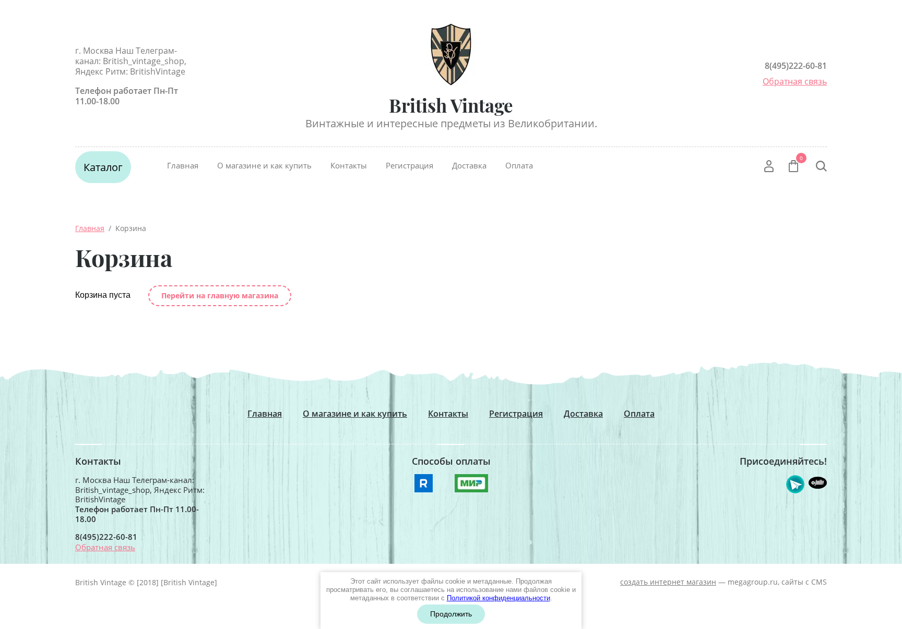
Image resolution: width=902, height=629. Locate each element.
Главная (182, 165)
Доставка (469, 165)
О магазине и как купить (264, 165)
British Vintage (451, 105)
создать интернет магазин (668, 582)
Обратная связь (795, 81)
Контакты (348, 165)
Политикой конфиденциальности (498, 598)
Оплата (519, 165)
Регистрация (409, 165)
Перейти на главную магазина (219, 295)
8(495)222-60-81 (796, 66)
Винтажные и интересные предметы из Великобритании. (451, 123)
